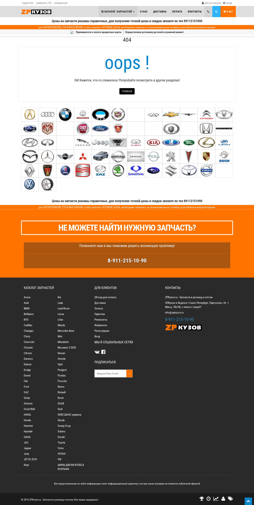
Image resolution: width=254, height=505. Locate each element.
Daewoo (28, 358)
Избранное (60, 3)
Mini (60, 336)
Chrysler (28, 347)
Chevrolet (29, 342)
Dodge (27, 370)
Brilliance (29, 314)
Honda (27, 420)
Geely (27, 398)
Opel (60, 364)
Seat (60, 409)
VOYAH (61, 453)
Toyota (61, 442)
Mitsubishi (63, 342)
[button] (208, 11)
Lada (60, 303)
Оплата (177, 11)
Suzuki (61, 437)
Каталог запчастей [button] (118, 11)
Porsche (62, 381)
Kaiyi (26, 465)
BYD (26, 319)
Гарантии (27, 3)
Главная (127, 91)
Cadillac (28, 325)
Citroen (28, 353)
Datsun (27, 364)
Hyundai (28, 431)
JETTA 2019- (30, 459)
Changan (28, 331)
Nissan (61, 353)
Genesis (28, 403)
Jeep (26, 453)
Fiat (26, 381)
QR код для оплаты (105, 297)
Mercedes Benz (66, 331)
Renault (62, 392)
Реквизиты (100, 319)
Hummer (28, 426)
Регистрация (212, 3)
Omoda (61, 358)
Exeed (27, 375)
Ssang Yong (64, 426)
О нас (144, 11)
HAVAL (27, 414)
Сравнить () (44, 3)
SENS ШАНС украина (69, 414)
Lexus (61, 314)
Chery (27, 336)
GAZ (26, 392)
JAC (26, 442)
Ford (26, 386)
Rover (61, 398)
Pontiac (62, 375)
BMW (26, 308)
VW (59, 459)
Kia (59, 297)
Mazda (61, 325)
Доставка (160, 11)
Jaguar (27, 448)
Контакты (195, 11)
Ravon (61, 386)
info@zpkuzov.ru (174, 312)
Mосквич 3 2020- (67, 347)
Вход (229, 3)
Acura (27, 297)
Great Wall (29, 409)
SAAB (61, 403)
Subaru (61, 431)
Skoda (61, 420)
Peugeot (62, 370)
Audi (26, 303)
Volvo (61, 448)
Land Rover (64, 308)
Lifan (60, 319)
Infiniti (27, 437)
